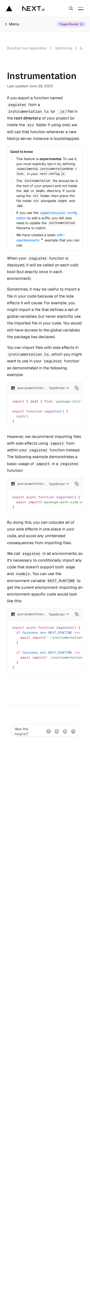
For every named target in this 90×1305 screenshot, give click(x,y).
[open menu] (80, 8)
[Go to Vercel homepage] (9, 8)
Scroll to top (17, 690)
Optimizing (63, 48)
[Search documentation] (71, 8)
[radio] (48, 731)
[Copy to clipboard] (77, 388)
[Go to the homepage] (33, 8)
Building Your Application (27, 48)
